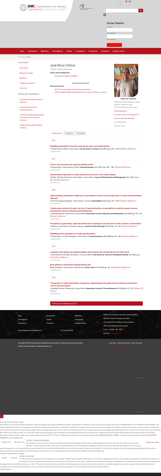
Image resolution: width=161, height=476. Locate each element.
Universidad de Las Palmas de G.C (30, 330)
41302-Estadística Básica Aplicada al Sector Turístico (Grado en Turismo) (80, 92)
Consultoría (93, 51)
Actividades (81, 133)
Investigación (57, 51)
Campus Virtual (118, 51)
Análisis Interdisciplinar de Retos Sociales (31, 126)
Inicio (22, 51)
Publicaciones (57, 133)
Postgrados (80, 51)
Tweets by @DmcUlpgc (116, 348)
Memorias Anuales (26, 73)
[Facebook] (120, 2)
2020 (53, 190)
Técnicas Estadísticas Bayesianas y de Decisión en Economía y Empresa (32, 117)
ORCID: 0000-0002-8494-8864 (124, 118)
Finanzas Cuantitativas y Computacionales (28, 108)
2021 (53, 159)
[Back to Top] (1, 416)
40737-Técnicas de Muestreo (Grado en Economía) (72, 89)
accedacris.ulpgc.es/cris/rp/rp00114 (127, 115)
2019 (53, 246)
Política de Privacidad (123, 343)
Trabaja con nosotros (27, 83)
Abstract (132, 149)
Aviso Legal (112, 343)
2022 (53, 140)
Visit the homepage (138, 377)
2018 (53, 277)
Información (32, 51)
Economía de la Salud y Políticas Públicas (31, 101)
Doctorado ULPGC (67, 330)
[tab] (96, 303)
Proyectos (69, 133)
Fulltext (124, 149)
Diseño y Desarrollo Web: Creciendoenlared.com (34, 346)
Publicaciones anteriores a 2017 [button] (64, 303)
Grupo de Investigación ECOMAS (66, 76)
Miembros (45, 51)
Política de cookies (136, 343)
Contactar (105, 51)
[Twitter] (120, 4)
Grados (69, 51)
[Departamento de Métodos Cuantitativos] (43, 7)
